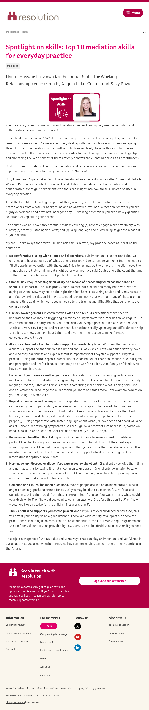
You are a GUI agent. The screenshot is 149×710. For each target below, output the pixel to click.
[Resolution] (33, 16)
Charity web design (15, 702)
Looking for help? (15, 624)
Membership (47, 642)
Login (48, 626)
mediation (13, 65)
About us (45, 666)
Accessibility (116, 640)
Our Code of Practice (17, 640)
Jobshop (45, 674)
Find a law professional (19, 632)
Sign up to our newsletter (110, 581)
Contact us (12, 649)
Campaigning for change (53, 634)
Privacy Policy (116, 632)
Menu (136, 13)
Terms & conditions (120, 624)
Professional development (55, 650)
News (43, 658)
